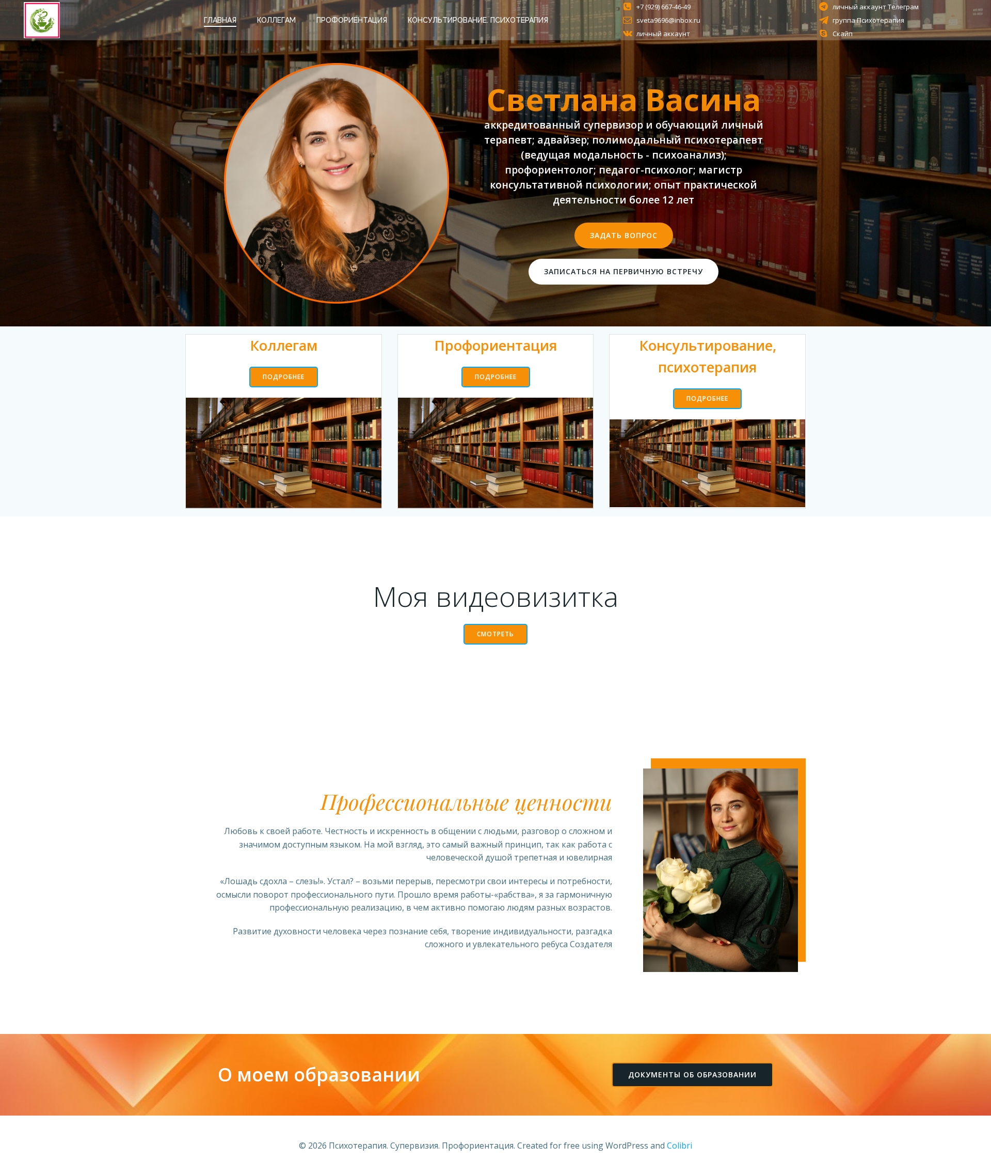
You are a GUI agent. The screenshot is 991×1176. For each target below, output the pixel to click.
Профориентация (351, 20)
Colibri (679, 1145)
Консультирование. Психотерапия (478, 20)
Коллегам (276, 20)
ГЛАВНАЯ (220, 20)
